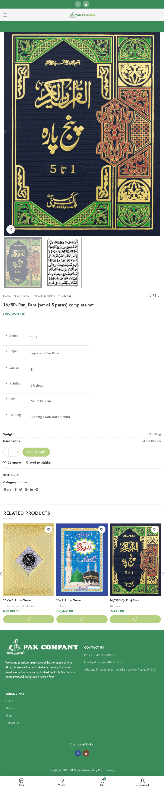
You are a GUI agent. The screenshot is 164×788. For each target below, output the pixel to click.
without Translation (45, 296)
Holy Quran (22, 296)
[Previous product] (150, 296)
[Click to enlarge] (10, 229)
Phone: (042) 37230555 (99, 655)
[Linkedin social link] (31, 489)
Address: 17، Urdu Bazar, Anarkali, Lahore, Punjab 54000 (120, 669)
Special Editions (24, 606)
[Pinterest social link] (26, 489)
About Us (10, 708)
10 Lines (66, 296)
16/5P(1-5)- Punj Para (124, 600)
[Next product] (159, 296)
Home (7, 296)
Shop (8, 715)
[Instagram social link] (86, 4)
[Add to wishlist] (48, 529)
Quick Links (14, 694)
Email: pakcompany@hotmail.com (104, 662)
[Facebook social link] (78, 4)
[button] (28, 619)
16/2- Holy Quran (69, 600)
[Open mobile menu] (5, 15)
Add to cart (36, 452)
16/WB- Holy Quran (17, 600)
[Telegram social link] (37, 489)
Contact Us (94, 647)
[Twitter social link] (20, 489)
